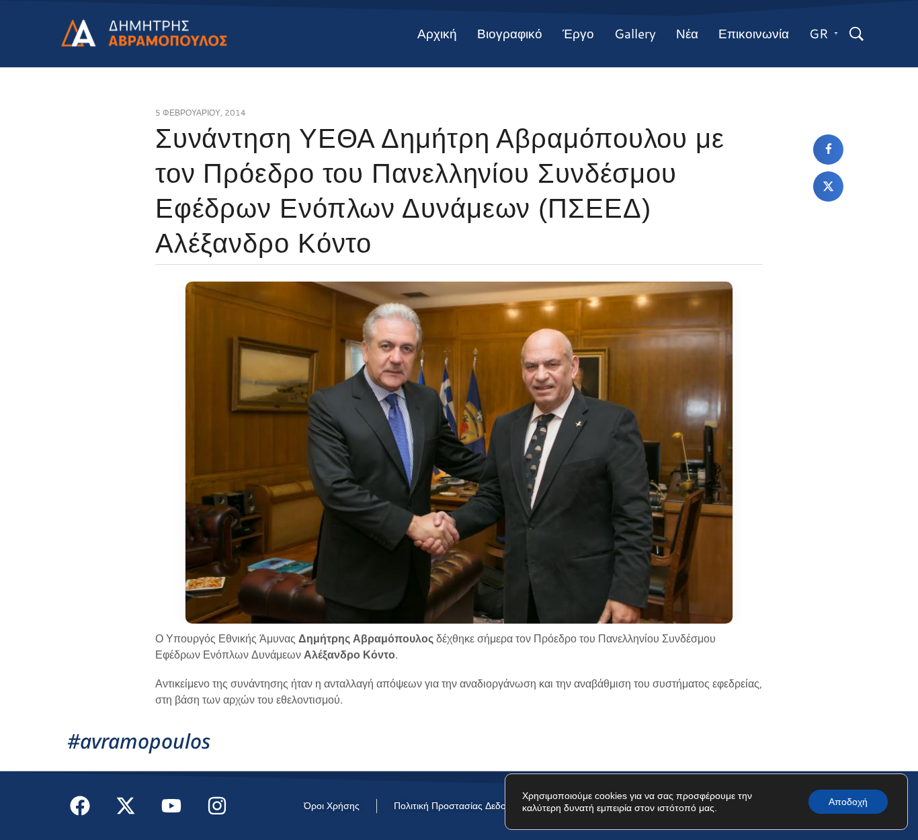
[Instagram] (217, 806)
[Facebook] (80, 806)
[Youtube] (171, 806)
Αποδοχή (848, 801)
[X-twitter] (126, 806)
